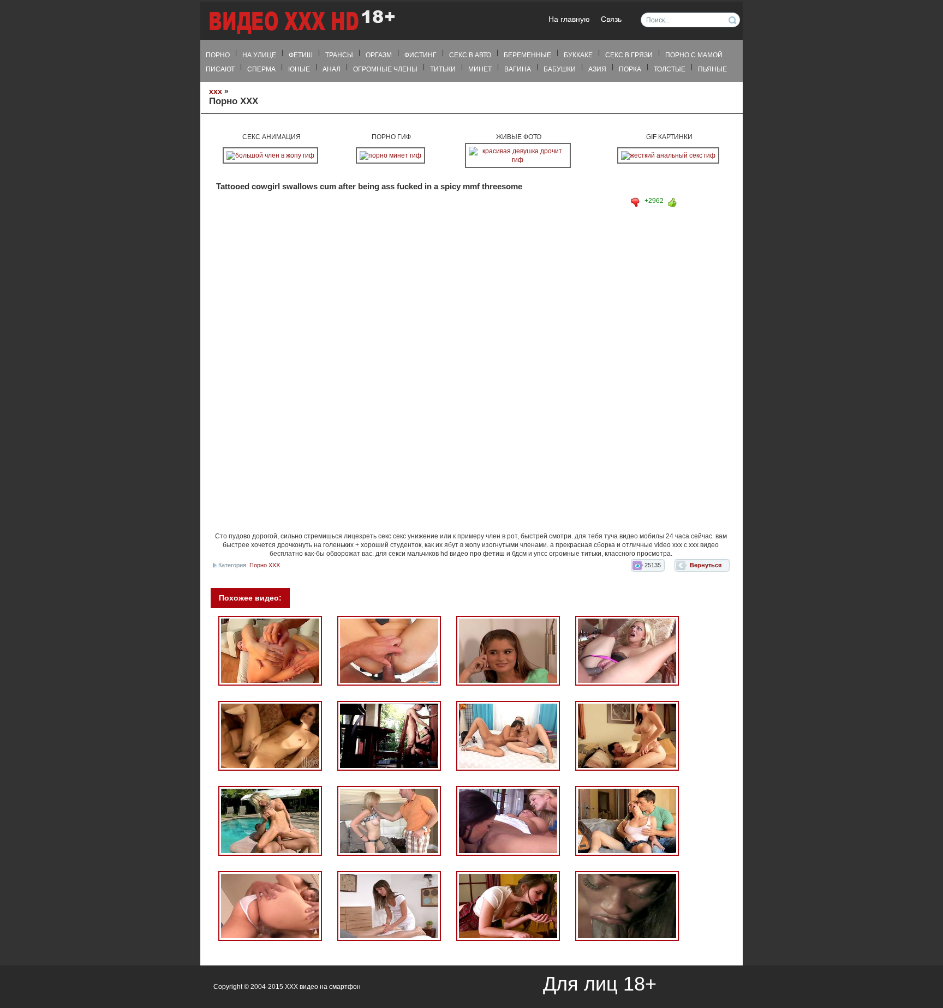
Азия (597, 69)
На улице (259, 55)
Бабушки (560, 69)
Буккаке (578, 55)
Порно (218, 55)
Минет (480, 69)
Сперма (261, 69)
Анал (332, 69)
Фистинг (420, 55)
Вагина (517, 69)
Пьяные (712, 69)
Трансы (339, 55)
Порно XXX (264, 565)
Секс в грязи (629, 55)
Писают (220, 69)
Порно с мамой (694, 55)
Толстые (669, 69)
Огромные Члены (385, 69)
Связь (611, 19)
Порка (630, 69)
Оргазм (379, 55)
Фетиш (301, 55)
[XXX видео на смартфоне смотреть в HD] (301, 21)
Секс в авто (470, 55)
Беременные (527, 55)
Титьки (443, 69)
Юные (299, 69)
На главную (569, 19)
